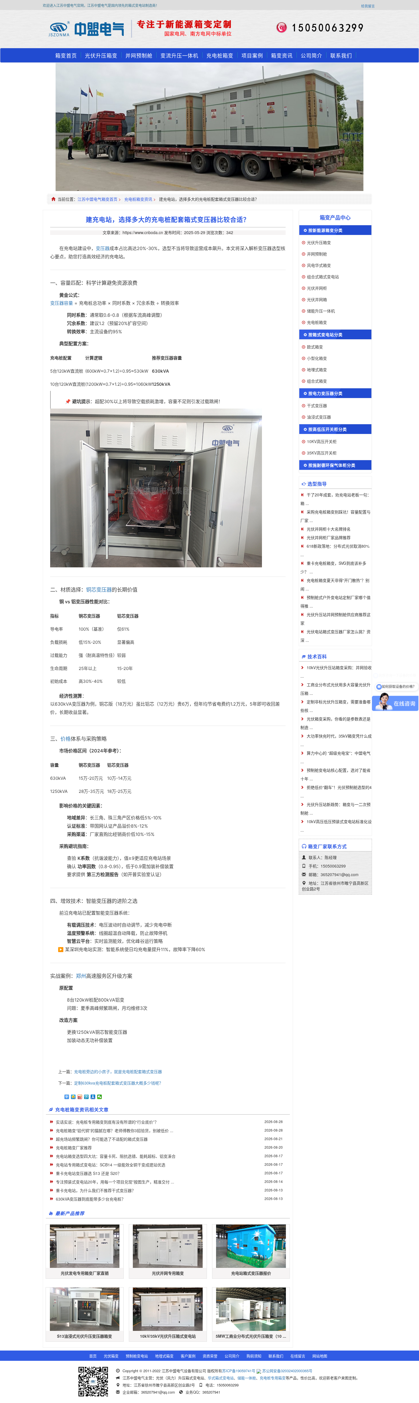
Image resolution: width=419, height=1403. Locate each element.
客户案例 (188, 1356)
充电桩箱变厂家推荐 (74, 1147)
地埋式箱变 (317, 369)
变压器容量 (61, 303)
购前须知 (254, 1356)
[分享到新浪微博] (80, 1097)
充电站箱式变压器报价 (251, 1273)
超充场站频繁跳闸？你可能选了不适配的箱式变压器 (102, 1139)
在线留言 (297, 1356)
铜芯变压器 (99, 589)
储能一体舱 (246, 1377)
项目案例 (252, 55)
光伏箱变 (111, 1356)
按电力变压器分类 (325, 393)
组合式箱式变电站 (323, 276)
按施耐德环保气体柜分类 (331, 465)
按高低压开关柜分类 (327, 429)
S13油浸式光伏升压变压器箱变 (84, 1336)
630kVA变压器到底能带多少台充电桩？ (90, 1199)
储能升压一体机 (321, 311)
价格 (65, 739)
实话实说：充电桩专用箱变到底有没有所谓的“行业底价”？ (107, 1122)
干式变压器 (317, 405)
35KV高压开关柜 (322, 453)
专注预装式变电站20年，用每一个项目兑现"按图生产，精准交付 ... (115, 1182)
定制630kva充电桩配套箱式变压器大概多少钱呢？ (118, 1083)
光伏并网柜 (317, 288)
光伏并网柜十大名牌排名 (329, 529)
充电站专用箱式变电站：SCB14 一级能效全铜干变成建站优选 (110, 1165)
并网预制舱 (138, 55)
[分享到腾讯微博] (86, 1097)
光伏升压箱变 (101, 55)
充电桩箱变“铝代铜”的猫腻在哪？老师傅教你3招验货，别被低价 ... (114, 1130)
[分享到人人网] (93, 1097)
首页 (93, 1356)
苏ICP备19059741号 (238, 1370)
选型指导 (317, 483)
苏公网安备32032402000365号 (287, 1370)
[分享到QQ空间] (73, 1097)
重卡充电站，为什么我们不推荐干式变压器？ (96, 1190)
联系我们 (341, 55)
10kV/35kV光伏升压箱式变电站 (168, 1336)
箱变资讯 (282, 55)
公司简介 (311, 55)
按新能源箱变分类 (325, 230)
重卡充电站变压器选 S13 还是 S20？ (88, 1173)
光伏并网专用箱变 (168, 1273)
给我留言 (368, 5)
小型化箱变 (317, 358)
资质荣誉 (210, 1356)
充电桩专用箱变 (273, 1377)
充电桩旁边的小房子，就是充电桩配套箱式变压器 (118, 1071)
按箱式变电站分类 (325, 334)
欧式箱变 (315, 347)
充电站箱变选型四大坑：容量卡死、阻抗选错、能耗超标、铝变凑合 (116, 1156)
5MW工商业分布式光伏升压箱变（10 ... (251, 1336)
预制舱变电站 (137, 1356)
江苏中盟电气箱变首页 (97, 199)
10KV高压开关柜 (322, 441)
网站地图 (319, 1356)
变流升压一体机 (179, 55)
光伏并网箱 (317, 299)
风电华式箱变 (319, 265)
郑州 (81, 976)
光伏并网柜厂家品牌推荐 (329, 537)
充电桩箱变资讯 (138, 199)
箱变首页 (66, 55)
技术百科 (317, 656)
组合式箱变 (317, 381)
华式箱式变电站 (221, 1377)
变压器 (102, 248)
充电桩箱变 (219, 55)
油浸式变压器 (319, 417)
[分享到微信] (99, 1097)
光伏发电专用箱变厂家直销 (85, 1273)
